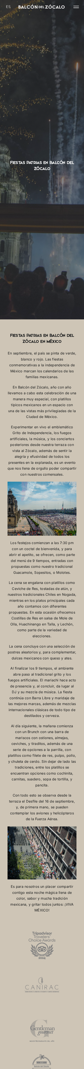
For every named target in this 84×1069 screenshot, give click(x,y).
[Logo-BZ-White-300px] (41, 6)
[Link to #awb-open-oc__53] (76, 7)
